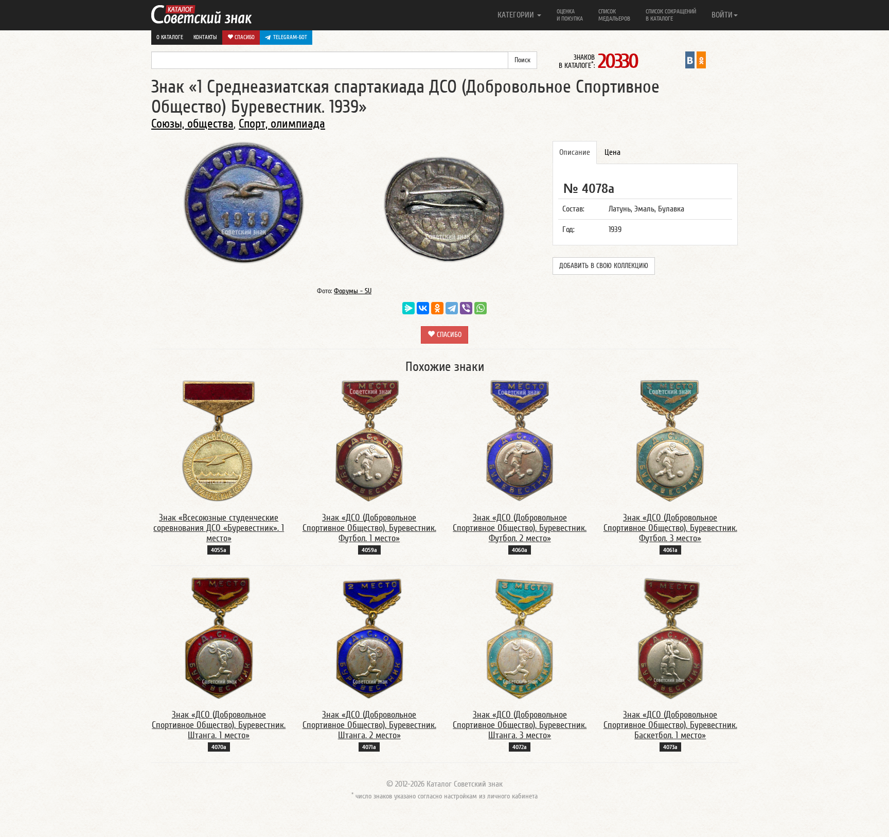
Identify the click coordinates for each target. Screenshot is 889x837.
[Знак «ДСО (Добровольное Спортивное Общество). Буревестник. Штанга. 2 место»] (369, 637)
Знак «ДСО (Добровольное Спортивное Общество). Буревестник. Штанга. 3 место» (519, 725)
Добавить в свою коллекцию (603, 266)
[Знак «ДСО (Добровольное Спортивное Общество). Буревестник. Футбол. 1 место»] (369, 440)
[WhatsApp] (480, 308)
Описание (574, 152)
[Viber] (466, 308)
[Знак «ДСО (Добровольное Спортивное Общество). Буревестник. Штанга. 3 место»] (520, 637)
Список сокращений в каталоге (671, 15)
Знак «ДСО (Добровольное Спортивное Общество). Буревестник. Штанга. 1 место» (219, 725)
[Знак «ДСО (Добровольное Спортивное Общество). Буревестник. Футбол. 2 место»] (520, 440)
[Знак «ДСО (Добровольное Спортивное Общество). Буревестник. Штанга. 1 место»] (219, 637)
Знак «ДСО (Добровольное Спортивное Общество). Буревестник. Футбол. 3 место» (670, 528)
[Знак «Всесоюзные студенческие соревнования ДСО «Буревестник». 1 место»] (219, 440)
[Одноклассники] (437, 308)
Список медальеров (614, 15)
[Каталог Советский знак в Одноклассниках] (701, 59)
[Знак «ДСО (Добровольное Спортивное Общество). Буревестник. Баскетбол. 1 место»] (670, 637)
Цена (612, 152)
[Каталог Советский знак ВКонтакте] (690, 59)
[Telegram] (452, 308)
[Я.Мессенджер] (408, 308)
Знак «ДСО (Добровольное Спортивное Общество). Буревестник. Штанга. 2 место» (369, 725)
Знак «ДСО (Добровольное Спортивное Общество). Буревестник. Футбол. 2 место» (519, 528)
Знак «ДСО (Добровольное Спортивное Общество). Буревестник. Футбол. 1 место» (369, 528)
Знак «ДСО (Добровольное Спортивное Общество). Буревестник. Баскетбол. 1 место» (670, 725)
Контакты (205, 37)
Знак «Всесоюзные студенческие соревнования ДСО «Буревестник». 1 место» (218, 528)
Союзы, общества (192, 124)
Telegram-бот (290, 37)
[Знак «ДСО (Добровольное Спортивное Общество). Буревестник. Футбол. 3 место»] (670, 440)
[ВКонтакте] (423, 308)
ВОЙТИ (722, 15)
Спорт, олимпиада (282, 124)
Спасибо (244, 37)
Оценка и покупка (570, 15)
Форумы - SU (352, 291)
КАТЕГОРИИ (516, 15)
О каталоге (169, 37)
